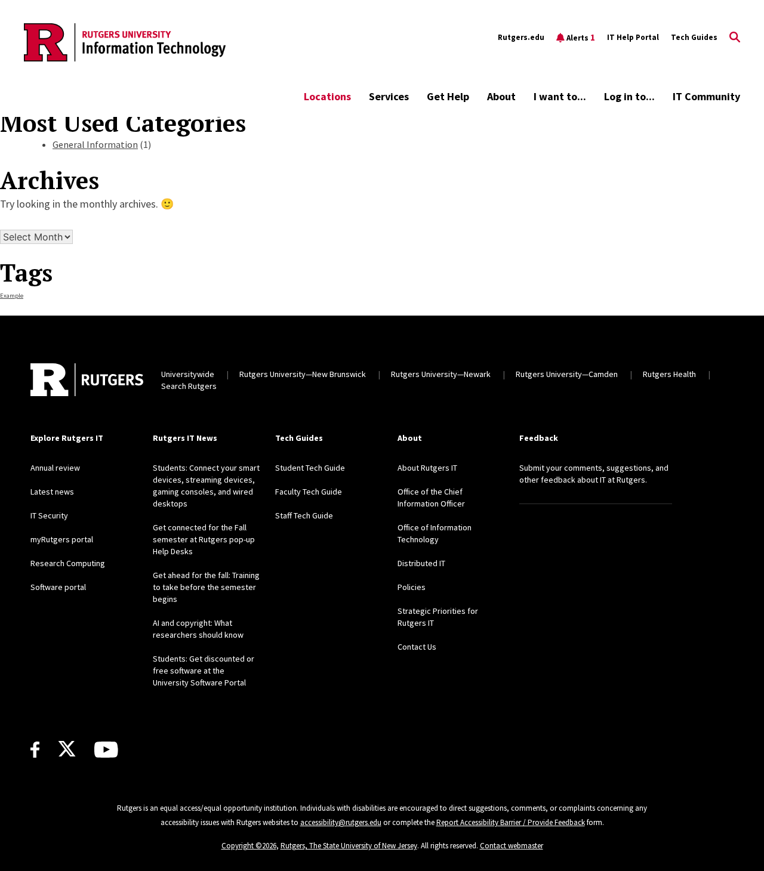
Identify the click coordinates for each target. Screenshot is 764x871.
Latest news (52, 491)
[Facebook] (34, 750)
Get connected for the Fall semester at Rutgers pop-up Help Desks (204, 539)
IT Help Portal (633, 37)
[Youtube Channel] (106, 750)
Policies (412, 587)
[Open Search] (734, 37)
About (501, 96)
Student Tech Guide (310, 467)
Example (11, 295)
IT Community (706, 96)
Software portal (58, 587)
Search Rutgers (189, 386)
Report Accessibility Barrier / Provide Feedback (510, 822)
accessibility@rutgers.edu (340, 822)
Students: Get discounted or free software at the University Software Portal (203, 670)
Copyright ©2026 (248, 846)
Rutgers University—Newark (441, 374)
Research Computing (67, 563)
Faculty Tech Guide (308, 491)
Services (389, 96)
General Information (95, 144)
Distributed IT (421, 563)
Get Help (448, 96)
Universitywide (187, 374)
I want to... (560, 96)
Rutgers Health (669, 374)
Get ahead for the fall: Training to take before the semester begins (206, 587)
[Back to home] (86, 380)
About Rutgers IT (427, 467)
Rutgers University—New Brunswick (302, 374)
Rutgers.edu (521, 37)
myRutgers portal (61, 539)
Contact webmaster (511, 846)
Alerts (580, 37)
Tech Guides (694, 37)
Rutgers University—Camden (567, 374)
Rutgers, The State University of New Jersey (349, 846)
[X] (66, 749)
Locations (327, 96)
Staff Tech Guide (304, 515)
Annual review (55, 467)
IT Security (49, 515)
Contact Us (417, 646)
